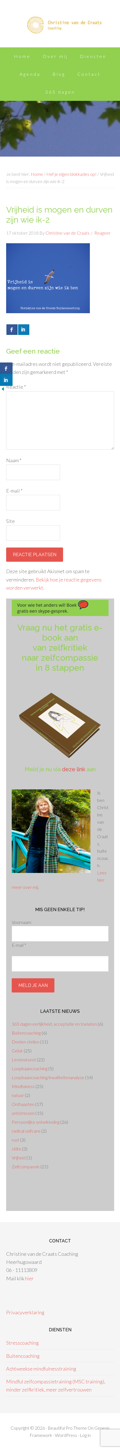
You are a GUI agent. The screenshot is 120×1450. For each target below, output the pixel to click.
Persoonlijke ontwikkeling (35, 1122)
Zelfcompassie (26, 1166)
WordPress (66, 1435)
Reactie (16, 387)
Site (10, 521)
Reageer (102, 232)
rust (15, 1139)
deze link (73, 769)
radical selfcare (26, 1130)
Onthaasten (23, 1104)
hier (29, 1278)
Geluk (17, 1050)
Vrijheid (19, 1157)
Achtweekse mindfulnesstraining (41, 1369)
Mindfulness (23, 1086)
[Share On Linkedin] (23, 329)
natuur (18, 1095)
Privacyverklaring (25, 1312)
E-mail (14, 491)
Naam (13, 460)
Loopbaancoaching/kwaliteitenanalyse (48, 1077)
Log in (85, 1435)
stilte (16, 1148)
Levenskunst (24, 1059)
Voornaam (21, 922)
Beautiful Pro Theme (67, 1427)
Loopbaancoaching (29, 1068)
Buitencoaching (26, 1032)
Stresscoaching (22, 1343)
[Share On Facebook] (12, 329)
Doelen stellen (25, 1041)
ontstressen (23, 1113)
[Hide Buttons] (3, 390)
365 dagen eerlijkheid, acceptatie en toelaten (54, 1023)
